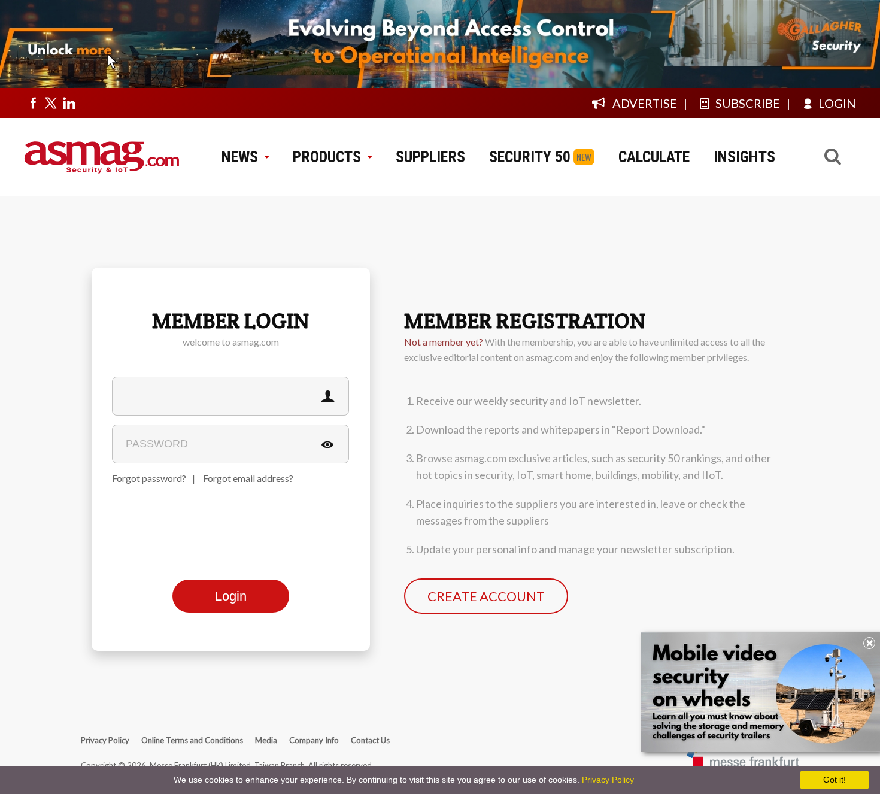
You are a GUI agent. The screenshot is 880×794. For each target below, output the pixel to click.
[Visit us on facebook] (33, 103)
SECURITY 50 (530, 157)
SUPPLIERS (430, 157)
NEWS (239, 157)
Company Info (314, 740)
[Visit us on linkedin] (68, 103)
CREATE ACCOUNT (486, 596)
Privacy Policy (105, 740)
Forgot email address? (248, 478)
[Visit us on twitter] (51, 103)
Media (266, 740)
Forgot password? (149, 478)
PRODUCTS (327, 157)
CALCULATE (654, 157)
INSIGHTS (744, 157)
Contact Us (370, 740)
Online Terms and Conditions (192, 740)
